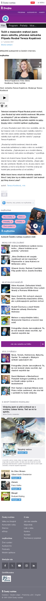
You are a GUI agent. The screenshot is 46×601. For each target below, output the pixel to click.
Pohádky (6, 222)
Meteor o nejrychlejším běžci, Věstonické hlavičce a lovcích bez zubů (27, 320)
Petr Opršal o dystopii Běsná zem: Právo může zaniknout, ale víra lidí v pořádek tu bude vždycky (27, 390)
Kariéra (27, 531)
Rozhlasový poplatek (32, 538)
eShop (4, 531)
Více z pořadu (9, 352)
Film (3, 25)
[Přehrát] (4, 98)
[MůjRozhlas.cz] (4, 56)
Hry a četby (7, 217)
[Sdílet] (6, 106)
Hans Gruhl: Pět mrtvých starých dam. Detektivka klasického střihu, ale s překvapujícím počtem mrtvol (27, 298)
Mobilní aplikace (8, 553)
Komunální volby (9, 525)
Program (21, 12)
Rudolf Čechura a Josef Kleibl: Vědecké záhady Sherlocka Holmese (25, 309)
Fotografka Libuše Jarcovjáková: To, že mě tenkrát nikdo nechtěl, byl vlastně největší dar (28, 330)
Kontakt (27, 535)
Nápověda (28, 525)
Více (33, 25)
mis (23, 186)
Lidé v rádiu (28, 528)
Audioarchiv (32, 12)
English (38, 595)
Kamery (42, 12)
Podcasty (6, 549)
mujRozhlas (33, 123)
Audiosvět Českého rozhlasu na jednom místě (18, 237)
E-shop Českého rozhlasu (15, 402)
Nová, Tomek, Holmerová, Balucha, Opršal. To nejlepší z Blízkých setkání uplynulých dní (27, 357)
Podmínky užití (27, 595)
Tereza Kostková (14, 186)
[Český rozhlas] (8, 2)
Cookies (5, 595)
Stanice (5, 528)
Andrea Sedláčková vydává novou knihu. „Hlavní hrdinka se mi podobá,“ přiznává (27, 248)
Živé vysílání (8, 226)
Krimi (21, 217)
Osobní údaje (15, 595)
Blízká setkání (7, 45)
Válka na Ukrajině (9, 521)
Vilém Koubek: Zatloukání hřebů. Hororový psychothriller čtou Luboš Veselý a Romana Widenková (27, 287)
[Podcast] (2, 106)
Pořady (23, 25)
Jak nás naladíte (30, 521)
